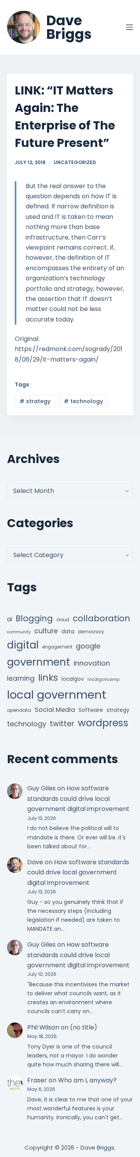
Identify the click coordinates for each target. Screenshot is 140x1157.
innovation (92, 663)
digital (22, 645)
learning (21, 678)
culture (46, 631)
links (48, 677)
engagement (57, 647)
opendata (19, 710)
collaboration (101, 618)
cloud (62, 620)
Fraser (37, 1080)
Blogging (34, 618)
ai (9, 619)
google (88, 646)
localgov (72, 679)
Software (91, 710)
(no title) (83, 1027)
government (38, 662)
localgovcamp (103, 679)
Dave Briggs (69, 27)
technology (83, 401)
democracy (91, 632)
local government (56, 695)
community (19, 632)
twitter (62, 723)
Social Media (55, 709)
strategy (35, 401)
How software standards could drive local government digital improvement (78, 798)
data (67, 631)
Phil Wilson (43, 1027)
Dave (35, 862)
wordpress (103, 723)
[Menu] (129, 27)
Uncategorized (75, 162)
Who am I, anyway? (87, 1080)
